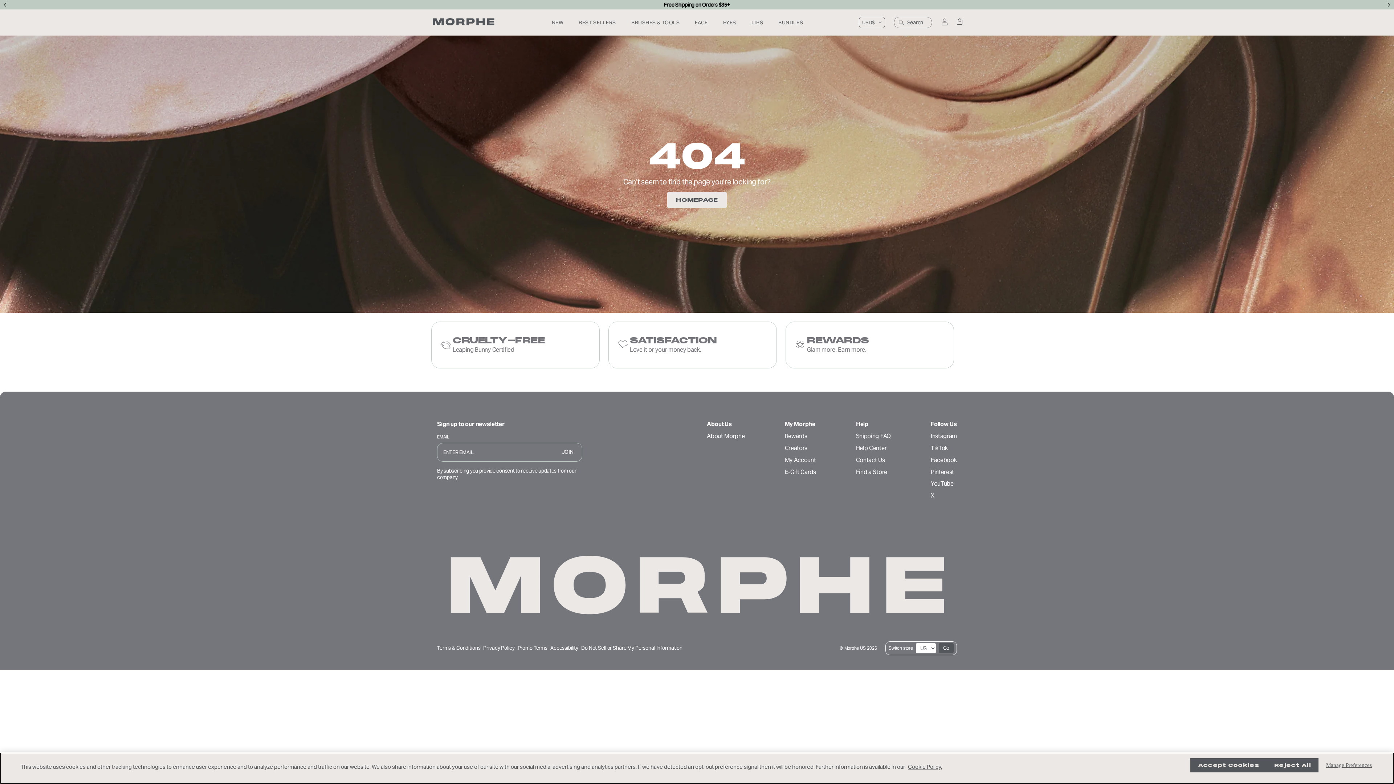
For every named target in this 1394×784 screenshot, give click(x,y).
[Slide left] (5, 4)
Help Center (871, 448)
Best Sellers (597, 22)
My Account (800, 460)
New (558, 22)
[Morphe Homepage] (463, 22)
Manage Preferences (1349, 765)
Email (443, 437)
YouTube (942, 483)
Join (568, 452)
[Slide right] (1389, 4)
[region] (697, 768)
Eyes (729, 22)
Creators (796, 448)
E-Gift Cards (800, 472)
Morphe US (855, 648)
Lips (757, 22)
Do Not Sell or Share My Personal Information (631, 648)
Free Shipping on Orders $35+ (697, 4)
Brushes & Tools (655, 22)
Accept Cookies (1228, 765)
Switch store (901, 648)
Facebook (944, 460)
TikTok (939, 448)
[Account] (944, 22)
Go (946, 648)
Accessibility (564, 648)
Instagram (944, 436)
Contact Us (870, 460)
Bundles (790, 22)
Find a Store (871, 472)
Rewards (796, 436)
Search (915, 22)
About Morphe (726, 436)
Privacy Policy (498, 648)
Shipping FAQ (873, 436)
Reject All (1292, 765)
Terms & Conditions (458, 648)
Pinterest (942, 472)
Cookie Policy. (925, 766)
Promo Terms (532, 648)
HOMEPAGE (697, 200)
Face (701, 22)
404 (697, 156)
